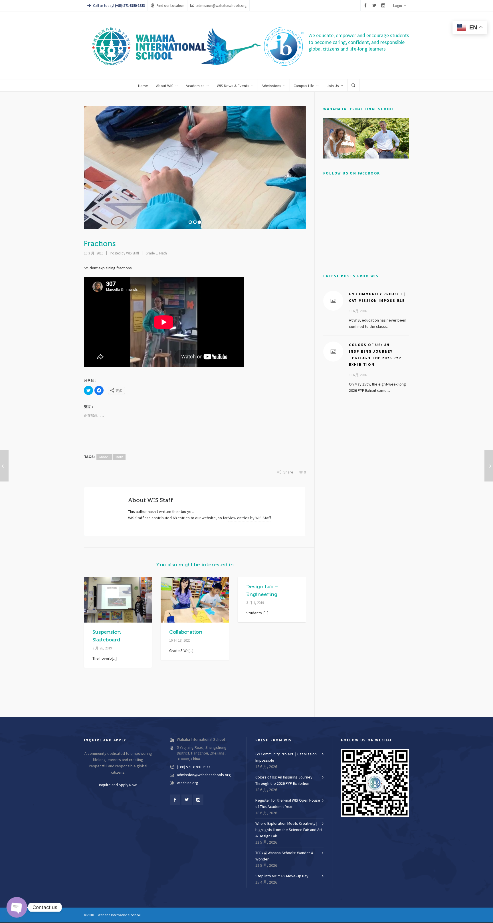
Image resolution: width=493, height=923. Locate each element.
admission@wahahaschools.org (221, 6)
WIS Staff (132, 253)
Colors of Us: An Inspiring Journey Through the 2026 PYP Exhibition (283, 780)
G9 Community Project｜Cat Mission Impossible (286, 757)
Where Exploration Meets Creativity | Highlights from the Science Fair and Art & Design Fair (288, 829)
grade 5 (104, 457)
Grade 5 (151, 253)
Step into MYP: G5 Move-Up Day (281, 876)
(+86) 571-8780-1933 (193, 767)
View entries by (249, 518)
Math (163, 253)
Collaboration (185, 632)
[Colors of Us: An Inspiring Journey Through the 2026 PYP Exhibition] (333, 352)
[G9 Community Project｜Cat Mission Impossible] (333, 301)
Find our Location (170, 6)
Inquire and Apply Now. (118, 785)
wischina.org (187, 783)
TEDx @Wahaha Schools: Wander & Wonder (284, 856)
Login (397, 6)
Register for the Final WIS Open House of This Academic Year (287, 803)
